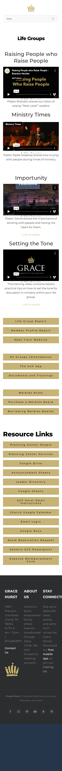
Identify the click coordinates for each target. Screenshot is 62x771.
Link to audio (31, 234)
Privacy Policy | (13, 696)
